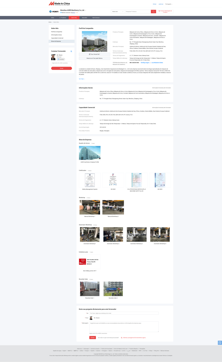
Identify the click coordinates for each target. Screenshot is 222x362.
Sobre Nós (74, 17)
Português (104, 350)
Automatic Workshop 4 (160, 243)
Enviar (61, 68)
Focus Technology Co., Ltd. (108, 354)
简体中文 (70, 350)
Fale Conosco (96, 17)
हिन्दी (140, 350)
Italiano (110, 350)
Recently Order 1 (89, 298)
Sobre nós (79, 348)
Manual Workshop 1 (89, 216)
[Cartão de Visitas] (71, 51)
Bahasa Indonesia (165, 350)
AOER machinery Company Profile (90, 162)
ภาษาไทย (145, 350)
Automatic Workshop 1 (90, 243)
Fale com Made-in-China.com (121, 348)
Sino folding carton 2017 (89, 271)
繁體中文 (76, 350)
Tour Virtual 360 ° (95, 54)
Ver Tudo (81, 79)
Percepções (142, 348)
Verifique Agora (145, 62)
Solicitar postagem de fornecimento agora (133, 337)
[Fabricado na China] (60, 3)
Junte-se (161, 4)
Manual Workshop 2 (113, 216)
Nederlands (134, 350)
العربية (128, 350)
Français (87, 350)
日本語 (81, 350)
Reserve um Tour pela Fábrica (94, 58)
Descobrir (84, 17)
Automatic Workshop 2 (113, 243)
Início (52, 17)
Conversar (61, 59)
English (64, 350)
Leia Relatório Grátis (157, 62)
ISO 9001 (113, 189)
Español (92, 350)
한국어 (123, 350)
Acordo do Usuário (95, 348)
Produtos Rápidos (133, 348)
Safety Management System (89, 189)
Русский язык (117, 350)
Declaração (86, 348)
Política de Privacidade (106, 348)
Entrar (154, 4)
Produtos (63, 17)
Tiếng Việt (156, 350)
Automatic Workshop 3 (136, 243)
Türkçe (150, 350)
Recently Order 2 (113, 298)
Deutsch (98, 350)
